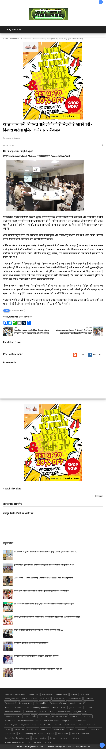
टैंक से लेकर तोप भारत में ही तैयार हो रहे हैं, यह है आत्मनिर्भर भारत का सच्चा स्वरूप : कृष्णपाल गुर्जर (44, 604)
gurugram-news (75, 707)
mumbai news (70, 725)
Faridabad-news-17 (77, 703)
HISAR (26, 716)
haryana (88, 707)
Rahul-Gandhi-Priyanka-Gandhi (31, 733)
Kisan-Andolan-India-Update (29, 720)
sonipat (43, 738)
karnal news (10, 720)
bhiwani (74, 694)
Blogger (81, 355)
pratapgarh (81, 729)
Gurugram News (58, 707)
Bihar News (85, 694)
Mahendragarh (11, 725)
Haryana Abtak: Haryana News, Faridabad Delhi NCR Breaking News (40, 747)
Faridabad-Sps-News (13, 707)
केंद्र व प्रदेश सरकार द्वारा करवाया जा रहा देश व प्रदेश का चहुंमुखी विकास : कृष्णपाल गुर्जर (41, 591)
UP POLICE (49, 742)
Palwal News (19, 729)
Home (5, 39)
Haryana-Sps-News (12, 716)
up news (37, 742)
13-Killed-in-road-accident (15, 694)
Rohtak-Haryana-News (81, 733)
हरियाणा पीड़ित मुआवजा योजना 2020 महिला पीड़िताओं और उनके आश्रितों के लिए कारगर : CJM (44, 565)
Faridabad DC (10, 703)
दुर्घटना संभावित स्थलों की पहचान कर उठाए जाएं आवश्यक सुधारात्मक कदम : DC (38, 630)
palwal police (32, 729)
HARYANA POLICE (46, 712)
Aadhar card (33, 694)
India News (44, 716)
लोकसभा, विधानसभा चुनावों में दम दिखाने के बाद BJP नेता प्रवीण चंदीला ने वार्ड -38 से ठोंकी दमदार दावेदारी (47, 617)
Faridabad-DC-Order (58, 703)
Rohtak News (63, 733)
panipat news (58, 729)
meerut (58, 725)
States (52, 738)
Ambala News (47, 694)
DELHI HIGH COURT (29, 699)
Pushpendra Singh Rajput (20, 151)
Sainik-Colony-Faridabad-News (17, 738)
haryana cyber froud (13, 712)
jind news (87, 716)
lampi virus (66, 720)
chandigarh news (12, 699)
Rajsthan (50, 733)
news (81, 725)
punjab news (10, 733)
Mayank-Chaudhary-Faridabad (33, 725)
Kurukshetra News (51, 720)
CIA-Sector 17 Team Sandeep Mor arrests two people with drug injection (43, 578)
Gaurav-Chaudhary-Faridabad (37, 707)
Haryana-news (80, 712)
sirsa (35, 738)
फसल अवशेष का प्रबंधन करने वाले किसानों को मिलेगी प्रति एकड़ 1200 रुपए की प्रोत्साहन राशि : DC (45, 552)
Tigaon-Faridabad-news (14, 742)
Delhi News (44, 699)
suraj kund (63, 738)
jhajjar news (75, 716)
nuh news (91, 725)
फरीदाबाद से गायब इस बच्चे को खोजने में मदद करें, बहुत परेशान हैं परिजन (36, 656)
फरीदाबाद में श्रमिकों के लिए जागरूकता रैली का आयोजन (31, 643)
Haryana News (31, 712)
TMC (29, 742)
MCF (50, 725)
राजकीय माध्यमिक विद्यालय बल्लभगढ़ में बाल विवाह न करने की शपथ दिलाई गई (38, 669)
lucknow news (80, 720)
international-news (59, 716)
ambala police (61, 694)
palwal (7, 729)
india (34, 716)
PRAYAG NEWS (94, 729)
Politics (70, 729)
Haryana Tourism (64, 712)
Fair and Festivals (74, 699)
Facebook (97, 355)
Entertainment (58, 699)
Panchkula (45, 729)
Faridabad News (15, 39)
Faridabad (89, 699)
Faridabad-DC (41, 703)
